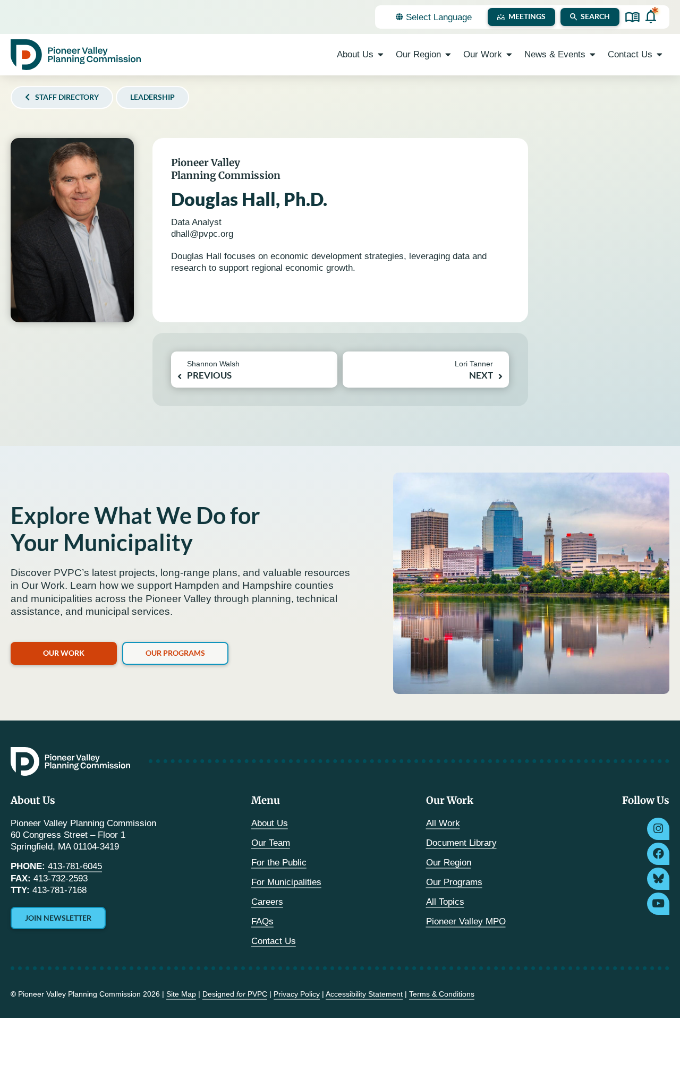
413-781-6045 (75, 866)
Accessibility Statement (364, 994)
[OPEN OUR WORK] (509, 55)
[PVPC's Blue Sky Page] (658, 879)
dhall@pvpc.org (202, 234)
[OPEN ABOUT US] (380, 55)
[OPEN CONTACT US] (659, 55)
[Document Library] (632, 17)
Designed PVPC (234, 994)
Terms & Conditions (441, 994)
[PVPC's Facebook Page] (658, 854)
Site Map (181, 994)
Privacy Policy (297, 994)
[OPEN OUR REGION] (448, 55)
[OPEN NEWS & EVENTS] (592, 55)
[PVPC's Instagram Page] (658, 829)
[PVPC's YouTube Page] (658, 904)
